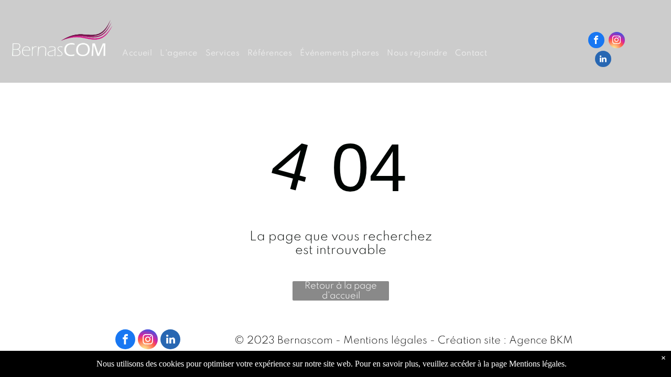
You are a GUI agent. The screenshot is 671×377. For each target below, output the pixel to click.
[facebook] (596, 41)
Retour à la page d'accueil (341, 291)
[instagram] (617, 41)
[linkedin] (603, 60)
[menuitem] (141, 54)
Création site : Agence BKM (505, 341)
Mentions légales (385, 341)
